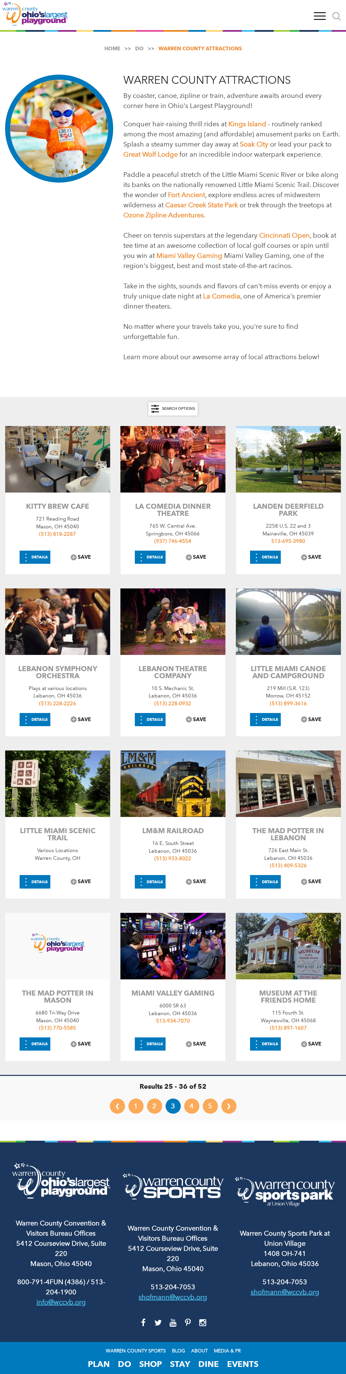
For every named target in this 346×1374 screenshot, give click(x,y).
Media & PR (227, 1351)
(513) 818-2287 (57, 534)
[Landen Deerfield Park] (288, 459)
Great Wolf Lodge (150, 154)
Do (124, 1364)
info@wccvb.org (61, 1302)
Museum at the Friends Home (288, 996)
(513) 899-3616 (288, 704)
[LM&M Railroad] (172, 783)
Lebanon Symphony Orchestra (57, 672)
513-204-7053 (173, 1287)
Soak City (254, 144)
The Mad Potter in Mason (58, 996)
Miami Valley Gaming (189, 256)
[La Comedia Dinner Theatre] (172, 459)
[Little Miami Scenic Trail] (57, 783)
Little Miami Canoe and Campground (288, 672)
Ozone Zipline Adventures (163, 215)
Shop (150, 1364)
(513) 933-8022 (172, 858)
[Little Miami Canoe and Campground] (288, 621)
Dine (208, 1364)
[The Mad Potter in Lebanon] (288, 783)
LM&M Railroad (173, 830)
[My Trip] (304, 15)
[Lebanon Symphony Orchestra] (57, 621)
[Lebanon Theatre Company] (172, 621)
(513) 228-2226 (57, 704)
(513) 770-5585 (57, 1028)
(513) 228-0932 (172, 704)
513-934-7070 (173, 1021)
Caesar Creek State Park (202, 205)
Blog (178, 1351)
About (199, 1351)
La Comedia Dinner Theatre (173, 510)
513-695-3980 (288, 541)
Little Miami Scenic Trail (58, 834)
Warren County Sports (136, 1351)
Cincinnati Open (284, 235)
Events (242, 1364)
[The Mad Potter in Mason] (57, 946)
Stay (180, 1364)
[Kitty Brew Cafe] (57, 459)
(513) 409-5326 (288, 866)
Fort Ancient (186, 195)
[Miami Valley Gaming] (172, 946)
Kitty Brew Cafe (57, 506)
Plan (99, 1364)
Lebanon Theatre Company (173, 672)
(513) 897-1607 (288, 1028)
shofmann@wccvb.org (173, 1297)
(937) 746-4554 (172, 541)
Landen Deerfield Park (288, 510)
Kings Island (247, 124)
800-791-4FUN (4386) (51, 1282)
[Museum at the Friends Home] (288, 946)
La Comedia (221, 296)
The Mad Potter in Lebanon (288, 834)
